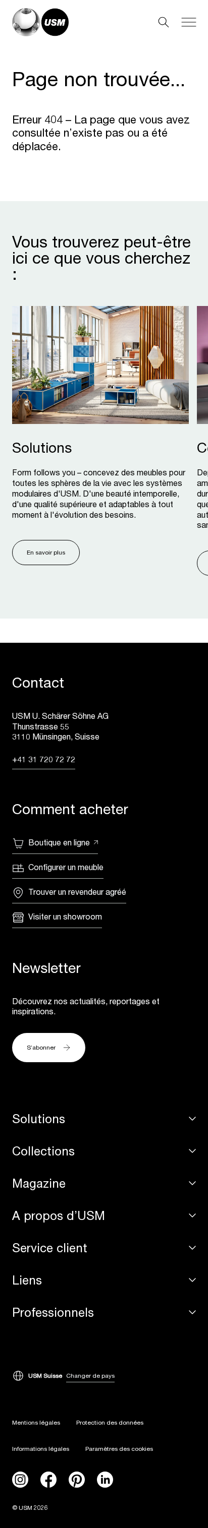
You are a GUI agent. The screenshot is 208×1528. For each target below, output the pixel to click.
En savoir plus (46, 552)
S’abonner (41, 1047)
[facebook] (48, 1480)
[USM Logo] (40, 22)
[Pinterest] (77, 1480)
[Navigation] (189, 22)
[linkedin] (105, 1480)
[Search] (164, 22)
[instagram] (20, 1480)
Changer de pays (90, 1375)
